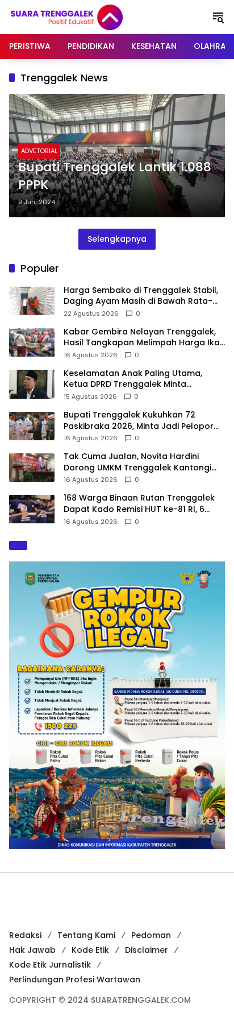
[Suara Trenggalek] (87, 16)
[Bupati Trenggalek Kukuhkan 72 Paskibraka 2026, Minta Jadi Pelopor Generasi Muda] (32, 426)
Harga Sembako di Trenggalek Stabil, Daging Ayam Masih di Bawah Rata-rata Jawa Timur (141, 296)
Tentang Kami (86, 935)
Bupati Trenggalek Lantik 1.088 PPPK (114, 176)
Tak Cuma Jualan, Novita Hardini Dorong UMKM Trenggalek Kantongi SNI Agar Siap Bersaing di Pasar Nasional (137, 462)
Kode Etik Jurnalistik (50, 964)
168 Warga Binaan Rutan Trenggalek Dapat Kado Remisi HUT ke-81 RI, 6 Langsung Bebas (139, 504)
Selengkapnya (117, 239)
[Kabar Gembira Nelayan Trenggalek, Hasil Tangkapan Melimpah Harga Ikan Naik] (32, 342)
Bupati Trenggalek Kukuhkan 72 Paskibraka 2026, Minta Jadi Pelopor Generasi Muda (139, 421)
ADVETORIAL (39, 150)
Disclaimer (146, 950)
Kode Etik (90, 950)
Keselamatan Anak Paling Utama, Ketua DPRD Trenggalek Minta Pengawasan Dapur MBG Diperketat (138, 379)
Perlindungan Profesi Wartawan (74, 979)
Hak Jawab (32, 950)
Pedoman (151, 935)
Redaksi (25, 935)
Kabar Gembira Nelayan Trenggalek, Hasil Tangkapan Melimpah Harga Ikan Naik (144, 338)
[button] (218, 17)
